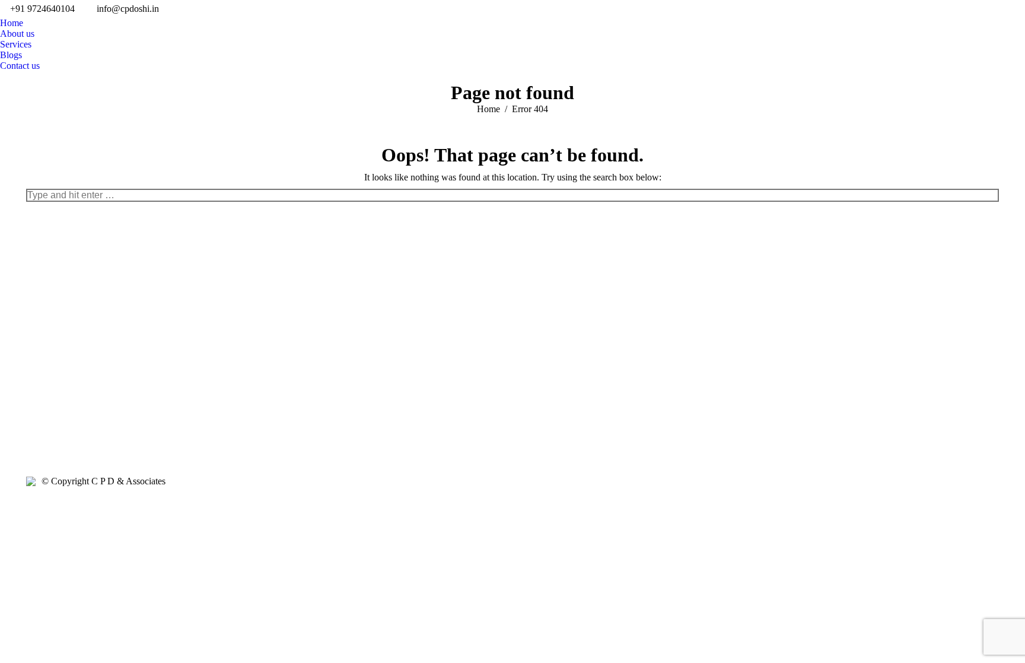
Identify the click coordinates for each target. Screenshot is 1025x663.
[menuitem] (11, 23)
